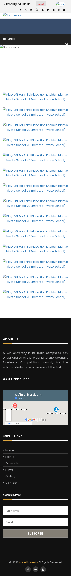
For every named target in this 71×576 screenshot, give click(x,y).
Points (9, 457)
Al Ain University (28, 562)
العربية (41, 4)
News (9, 470)
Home (9, 450)
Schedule (12, 463)
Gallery (10, 476)
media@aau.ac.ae (17, 4)
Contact (11, 483)
